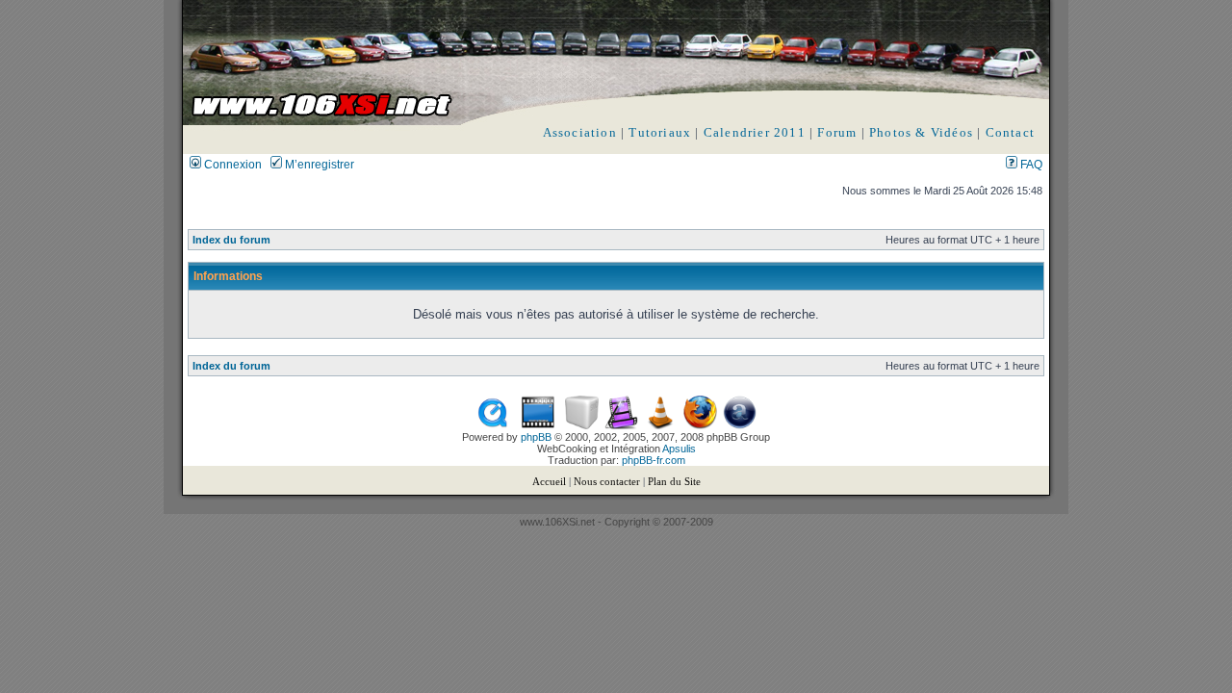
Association (580, 132)
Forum (837, 132)
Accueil (549, 481)
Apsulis (679, 448)
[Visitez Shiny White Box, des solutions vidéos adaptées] (582, 425)
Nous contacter (607, 481)
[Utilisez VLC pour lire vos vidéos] (661, 425)
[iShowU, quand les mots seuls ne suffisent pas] (537, 425)
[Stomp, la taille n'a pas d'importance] (621, 425)
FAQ (1029, 164)
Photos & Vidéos (921, 132)
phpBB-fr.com (653, 460)
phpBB (536, 437)
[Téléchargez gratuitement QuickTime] (492, 425)
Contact (1010, 132)
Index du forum (231, 239)
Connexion (231, 164)
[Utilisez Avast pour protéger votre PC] (740, 425)
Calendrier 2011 (755, 132)
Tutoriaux (660, 132)
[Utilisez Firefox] (700, 425)
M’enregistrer (318, 164)
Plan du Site (674, 481)
